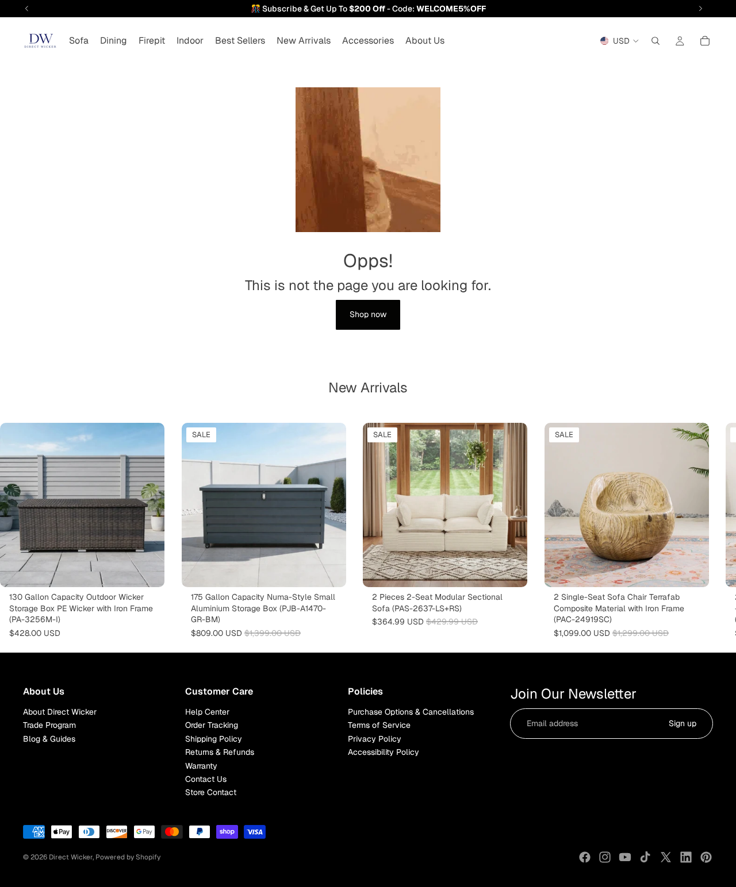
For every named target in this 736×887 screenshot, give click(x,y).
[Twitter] (666, 857)
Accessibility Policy (383, 752)
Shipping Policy (213, 739)
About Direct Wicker (60, 712)
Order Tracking (211, 725)
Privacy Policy (374, 739)
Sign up (682, 723)
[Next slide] (700, 530)
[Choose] (146, 569)
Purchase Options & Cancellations (411, 712)
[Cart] (705, 40)
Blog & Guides (49, 739)
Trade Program (49, 725)
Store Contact (210, 793)
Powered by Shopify (127, 857)
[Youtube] (625, 857)
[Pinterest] (706, 857)
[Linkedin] (686, 857)
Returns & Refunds (219, 752)
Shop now (368, 314)
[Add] (327, 569)
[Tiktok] (645, 857)
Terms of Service (379, 725)
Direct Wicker (71, 857)
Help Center (207, 712)
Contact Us (206, 779)
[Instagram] (605, 857)
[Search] (655, 40)
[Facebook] (585, 857)
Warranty (201, 766)
